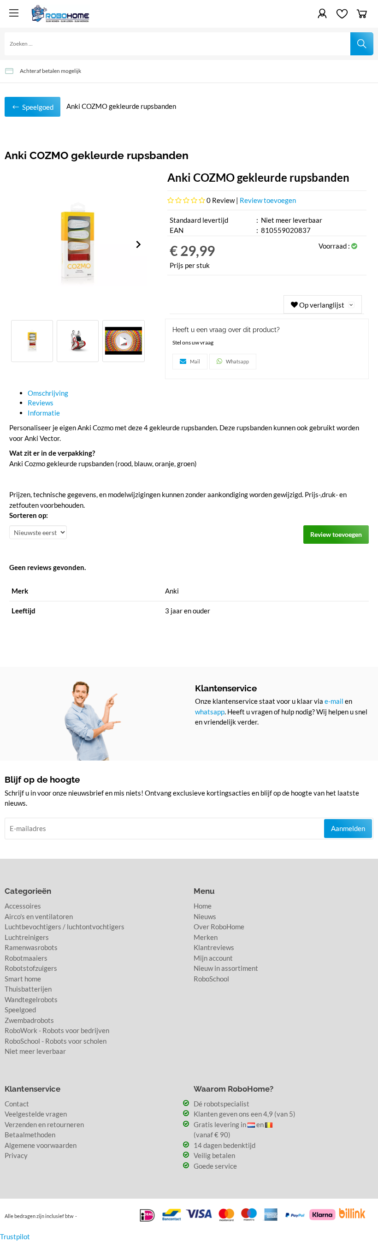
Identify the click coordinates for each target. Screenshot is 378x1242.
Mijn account (213, 958)
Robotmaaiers (26, 958)
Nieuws (205, 916)
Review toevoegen (268, 200)
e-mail (334, 701)
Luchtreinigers (27, 937)
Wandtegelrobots (31, 999)
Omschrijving (48, 393)
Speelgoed (20, 1009)
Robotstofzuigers (31, 968)
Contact (17, 1103)
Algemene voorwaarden (41, 1145)
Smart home (23, 979)
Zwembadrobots (29, 1020)
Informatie (44, 413)
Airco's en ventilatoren (39, 916)
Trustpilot (15, 1236)
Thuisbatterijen (28, 989)
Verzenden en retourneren (44, 1124)
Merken (206, 937)
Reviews (40, 402)
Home (203, 906)
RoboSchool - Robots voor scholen (55, 1041)
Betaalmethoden (30, 1134)
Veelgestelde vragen (36, 1114)
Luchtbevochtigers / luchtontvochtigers (64, 926)
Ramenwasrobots (31, 947)
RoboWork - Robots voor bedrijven (57, 1030)
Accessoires (23, 906)
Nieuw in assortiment (226, 968)
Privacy (16, 1155)
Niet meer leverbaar (35, 1051)
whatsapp (209, 711)
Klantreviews (214, 947)
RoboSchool (211, 979)
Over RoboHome (219, 926)
